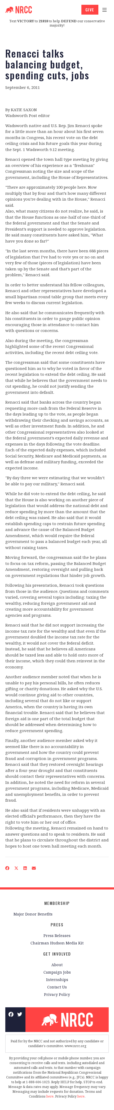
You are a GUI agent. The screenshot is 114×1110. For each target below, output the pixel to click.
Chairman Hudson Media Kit (57, 942)
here (50, 1096)
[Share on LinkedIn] (25, 868)
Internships (57, 979)
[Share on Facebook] (7, 868)
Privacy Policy (57, 994)
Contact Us (57, 987)
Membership (57, 903)
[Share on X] (16, 868)
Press (57, 924)
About (57, 964)
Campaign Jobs (57, 972)
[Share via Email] (34, 868)
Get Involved (57, 954)
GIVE (89, 9)
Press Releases (57, 935)
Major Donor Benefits (33, 914)
